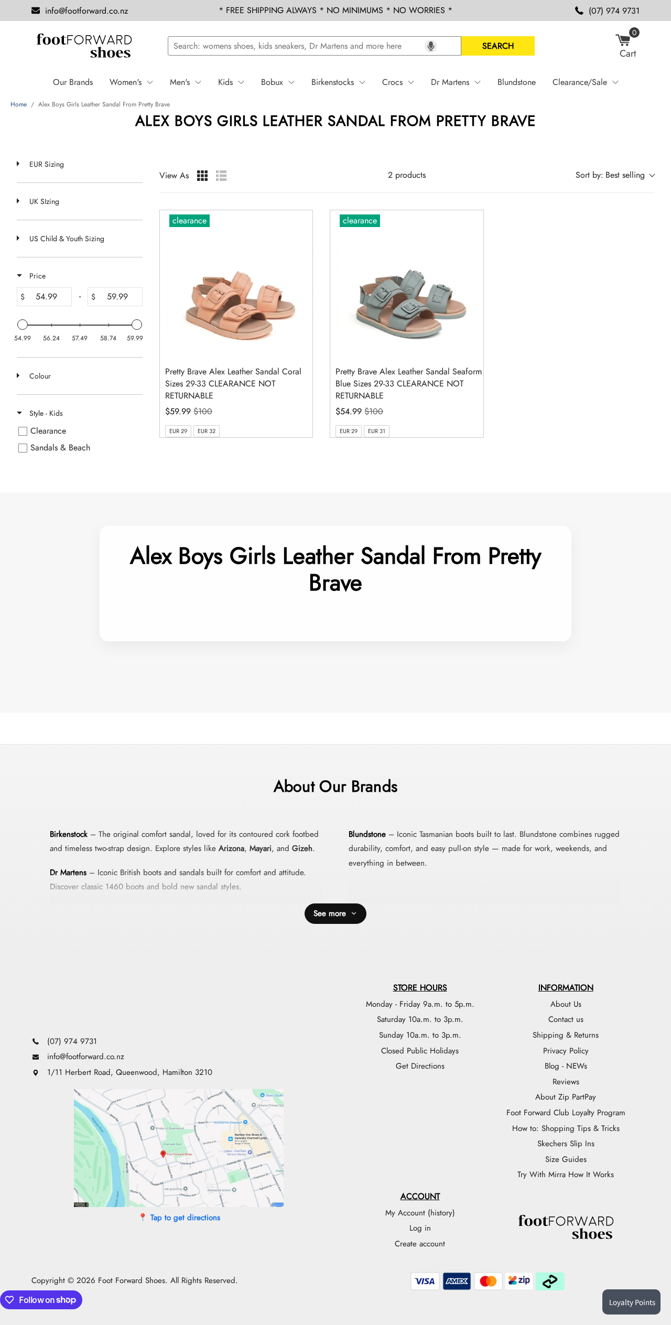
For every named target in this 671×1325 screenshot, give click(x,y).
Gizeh (302, 848)
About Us (565, 1004)
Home (18, 104)
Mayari (261, 848)
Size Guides (566, 1159)
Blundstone (516, 82)
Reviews (566, 1081)
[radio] (202, 175)
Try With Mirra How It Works (565, 1174)
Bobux (272, 82)
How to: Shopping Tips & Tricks (566, 1128)
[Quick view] (301, 347)
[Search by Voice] (431, 46)
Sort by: (610, 175)
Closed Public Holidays (420, 1051)
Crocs (392, 82)
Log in (420, 1228)
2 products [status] (407, 175)
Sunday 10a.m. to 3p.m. (420, 1035)
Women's (126, 82)
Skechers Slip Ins (565, 1143)
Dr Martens (450, 82)
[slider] (22, 324)
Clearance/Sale (580, 82)
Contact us (565, 1019)
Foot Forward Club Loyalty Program (565, 1112)
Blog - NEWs (566, 1066)
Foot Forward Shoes (131, 1280)
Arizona (231, 848)
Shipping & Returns (566, 1035)
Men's (180, 82)
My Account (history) (420, 1213)
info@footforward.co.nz (86, 11)
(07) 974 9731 (614, 11)
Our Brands (73, 82)
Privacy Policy (566, 1051)
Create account (420, 1243)
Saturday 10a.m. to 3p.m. (420, 1019)
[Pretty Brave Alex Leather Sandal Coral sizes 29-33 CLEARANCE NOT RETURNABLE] (238, 284)
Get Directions (420, 1066)
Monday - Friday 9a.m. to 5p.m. (420, 1004)
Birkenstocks (332, 82)
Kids (225, 82)
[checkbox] (77, 431)
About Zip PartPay (565, 1097)
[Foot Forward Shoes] (83, 46)
